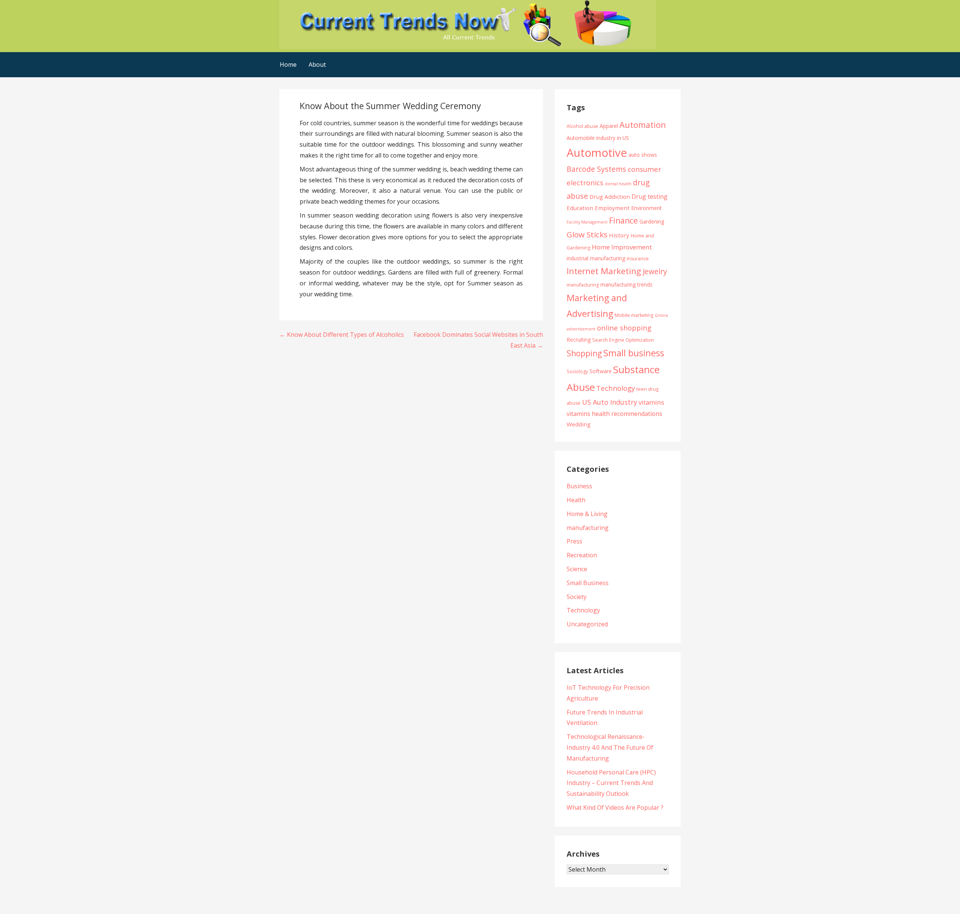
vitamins (651, 402)
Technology (615, 388)
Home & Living (587, 514)
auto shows (642, 154)
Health (576, 500)
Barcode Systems (596, 169)
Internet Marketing (604, 271)
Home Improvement (622, 247)
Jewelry (655, 271)
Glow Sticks (587, 234)
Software (601, 371)
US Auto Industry (609, 402)
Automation (643, 124)
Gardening (651, 221)
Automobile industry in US (598, 137)
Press (574, 541)
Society (576, 597)
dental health (618, 183)
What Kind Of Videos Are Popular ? (615, 807)
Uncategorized (587, 624)
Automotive (597, 152)
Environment (646, 208)
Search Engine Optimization (623, 340)
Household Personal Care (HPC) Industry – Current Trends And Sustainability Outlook (611, 783)
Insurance (638, 258)
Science (577, 569)
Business (579, 486)
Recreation (582, 555)
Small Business (588, 583)
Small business (633, 353)
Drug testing (650, 196)
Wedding (579, 424)
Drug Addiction (610, 196)
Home (288, 64)
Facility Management (587, 222)
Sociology (577, 371)
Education (580, 208)
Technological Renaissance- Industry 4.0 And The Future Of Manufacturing (610, 747)
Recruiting (579, 339)
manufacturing (583, 285)
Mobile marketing (634, 315)
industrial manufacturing (596, 258)
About (317, 64)
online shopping (624, 327)
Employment (612, 208)
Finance (623, 220)
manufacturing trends (626, 284)
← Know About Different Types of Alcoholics (341, 334)
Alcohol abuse (582, 126)
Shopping (584, 353)
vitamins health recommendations (614, 414)
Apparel (609, 125)
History (619, 235)
